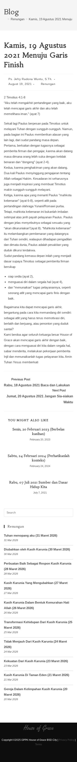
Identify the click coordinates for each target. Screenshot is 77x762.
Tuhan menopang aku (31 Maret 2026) (30, 535)
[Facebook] (28, 756)
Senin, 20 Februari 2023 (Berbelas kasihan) (38, 431)
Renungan (48, 84)
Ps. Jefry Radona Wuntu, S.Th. (30, 79)
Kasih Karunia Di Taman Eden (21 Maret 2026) (36, 675)
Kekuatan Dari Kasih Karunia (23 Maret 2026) (36, 661)
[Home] (5, 19)
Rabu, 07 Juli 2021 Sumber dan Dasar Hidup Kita (38, 484)
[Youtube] (42, 756)
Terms (38, 744)
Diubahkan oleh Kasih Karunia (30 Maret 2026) (37, 549)
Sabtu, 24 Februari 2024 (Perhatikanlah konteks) (38, 458)
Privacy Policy (66, 740)
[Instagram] (35, 756)
